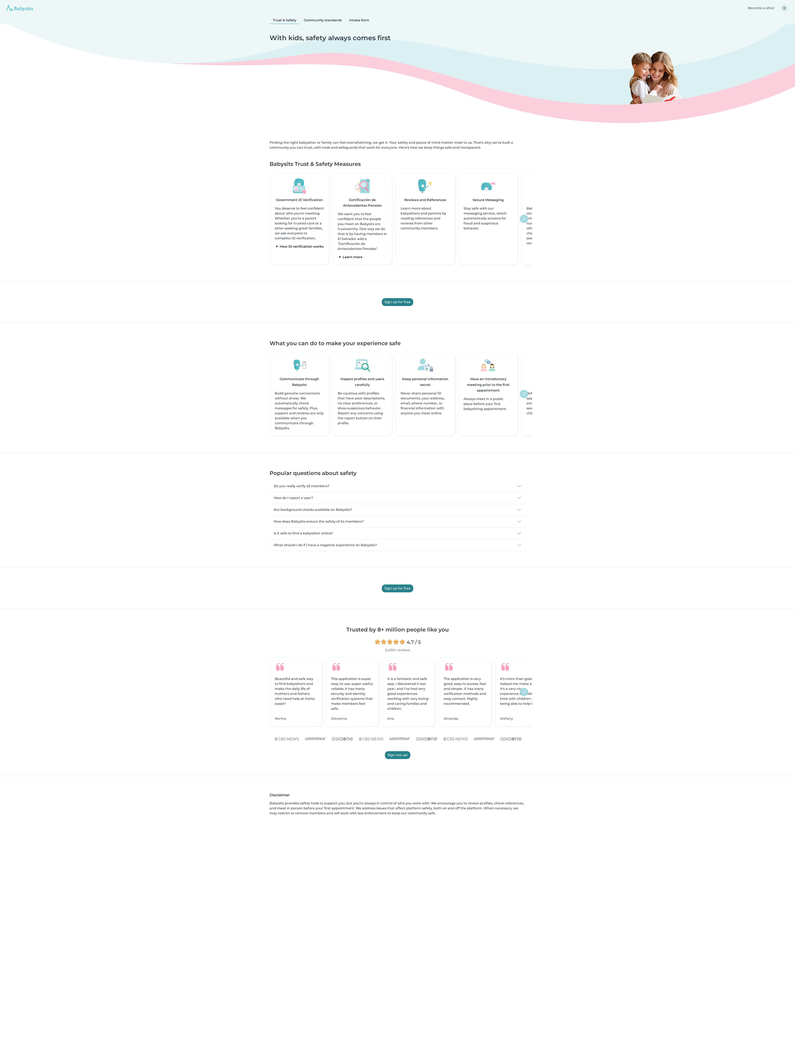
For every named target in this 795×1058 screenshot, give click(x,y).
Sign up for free (397, 302)
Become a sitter (761, 8)
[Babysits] (20, 8)
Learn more (352, 257)
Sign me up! (398, 755)
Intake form (359, 20)
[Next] (524, 219)
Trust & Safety (284, 20)
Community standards (323, 20)
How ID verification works (301, 246)
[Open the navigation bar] (784, 8)
